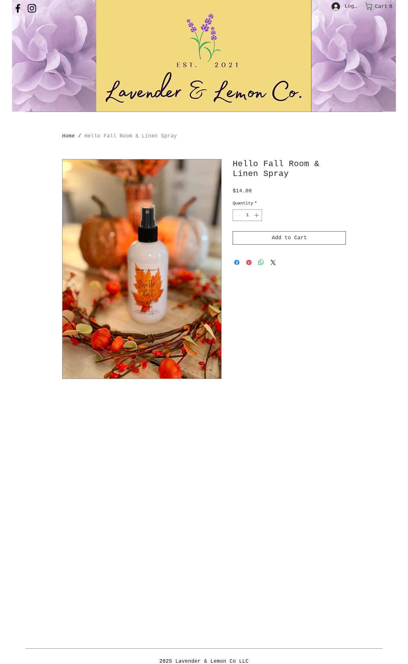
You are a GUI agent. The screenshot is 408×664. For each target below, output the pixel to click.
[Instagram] (32, 8)
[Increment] (257, 215)
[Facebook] (18, 8)
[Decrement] (238, 215)
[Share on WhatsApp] (261, 262)
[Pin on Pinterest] (249, 262)
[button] (380, 6)
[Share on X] (273, 262)
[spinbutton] (247, 215)
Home (68, 136)
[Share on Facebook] (237, 262)
